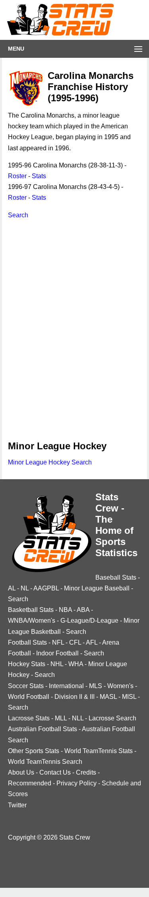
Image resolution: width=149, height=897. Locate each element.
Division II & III (74, 696)
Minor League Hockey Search (50, 462)
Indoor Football (57, 653)
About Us (21, 772)
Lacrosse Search (112, 718)
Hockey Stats (26, 664)
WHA (75, 664)
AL (11, 588)
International (66, 686)
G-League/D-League (89, 620)
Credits (86, 772)
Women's (120, 686)
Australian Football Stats (42, 729)
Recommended (29, 783)
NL (25, 588)
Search (18, 215)
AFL (91, 642)
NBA (65, 609)
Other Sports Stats (33, 751)
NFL (58, 642)
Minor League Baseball (97, 588)
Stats (39, 176)
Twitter (17, 805)
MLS (95, 686)
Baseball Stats (115, 577)
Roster (17, 176)
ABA (83, 609)
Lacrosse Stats (29, 718)
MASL (108, 696)
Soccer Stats (26, 686)
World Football (28, 696)
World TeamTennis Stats (98, 751)
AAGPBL (46, 588)
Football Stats (27, 642)
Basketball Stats (31, 609)
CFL (75, 642)
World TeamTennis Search (45, 761)
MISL (129, 696)
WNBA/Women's (31, 620)
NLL (77, 718)
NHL (56, 664)
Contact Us (55, 772)
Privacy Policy (76, 783)
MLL (61, 718)
